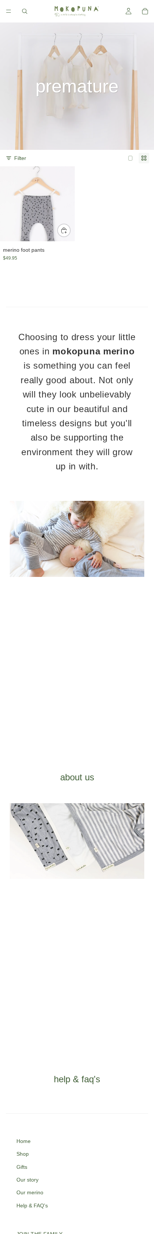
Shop (22, 1154)
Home (23, 1141)
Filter (20, 158)
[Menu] (8, 11)
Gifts (21, 1167)
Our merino (29, 1192)
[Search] (24, 11)
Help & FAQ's (32, 1206)
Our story (27, 1180)
